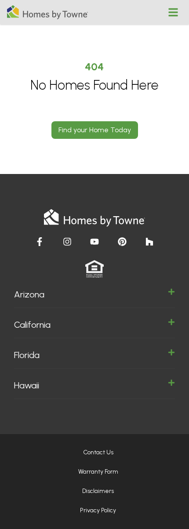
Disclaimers (98, 491)
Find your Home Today (94, 130)
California (32, 324)
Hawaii (26, 385)
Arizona (29, 294)
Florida (27, 355)
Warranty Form (98, 471)
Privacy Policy (98, 510)
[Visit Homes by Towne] (39, 241)
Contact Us (98, 452)
